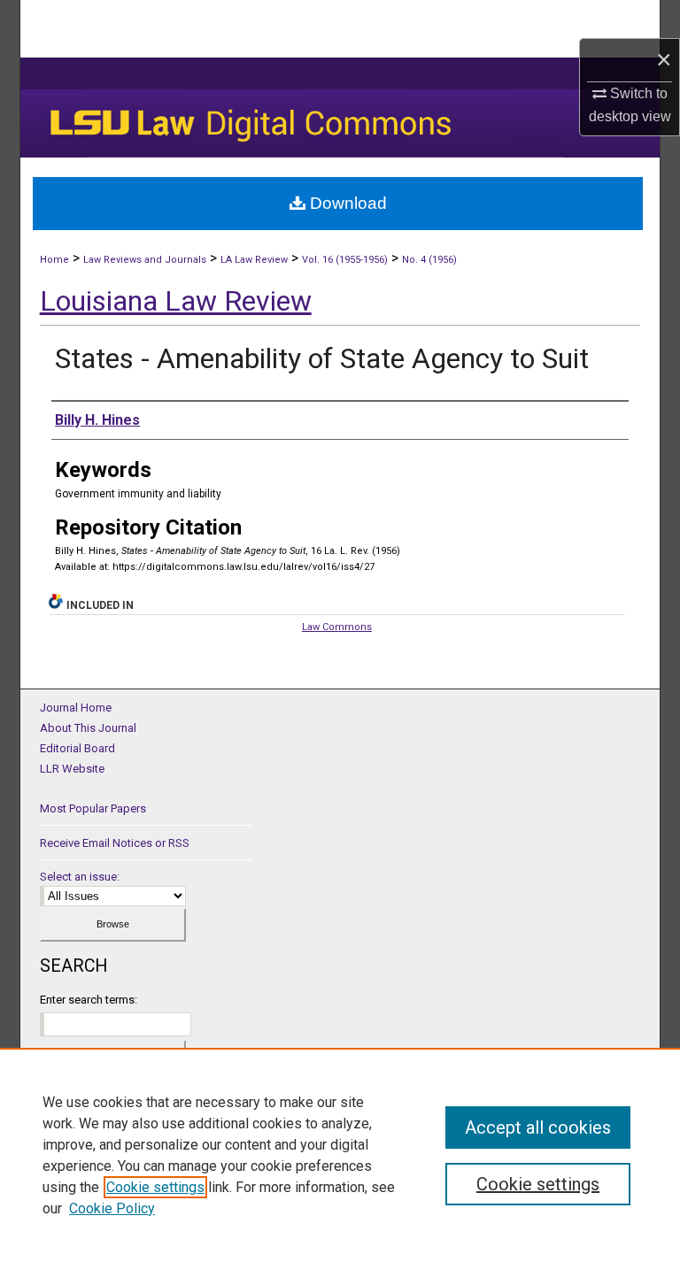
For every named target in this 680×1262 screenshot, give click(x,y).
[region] (340, 1155)
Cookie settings (155, 1187)
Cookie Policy (112, 1208)
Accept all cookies (538, 1127)
